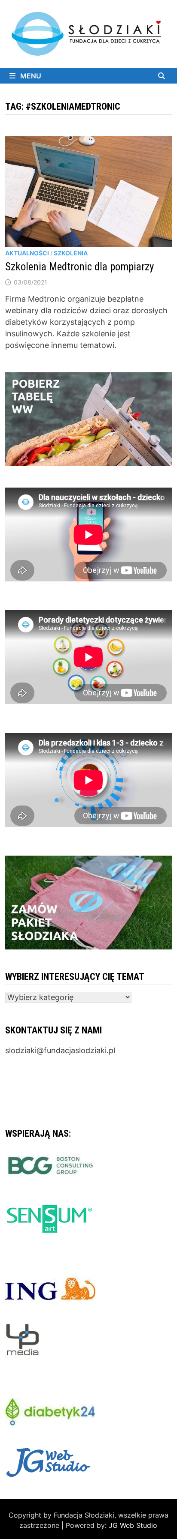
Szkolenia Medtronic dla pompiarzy (79, 266)
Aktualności (27, 253)
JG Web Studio (133, 1525)
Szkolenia (71, 253)
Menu (29, 76)
